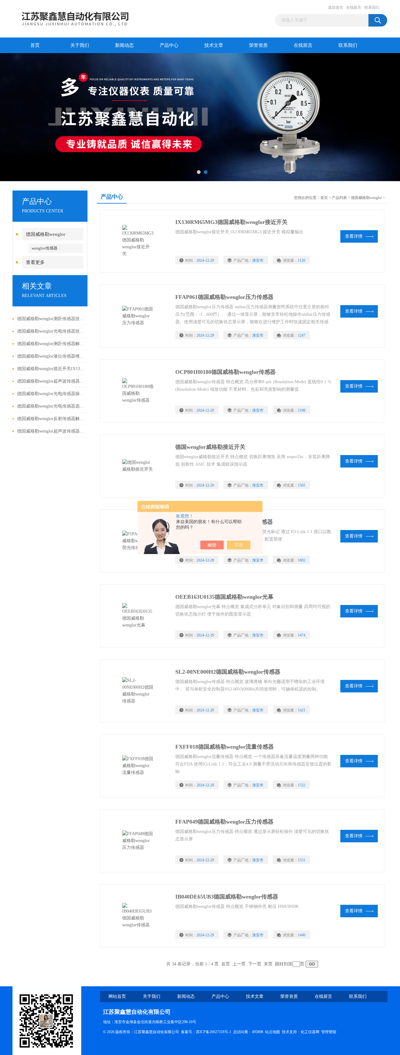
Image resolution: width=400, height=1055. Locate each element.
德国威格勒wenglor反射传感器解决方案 (50, 418)
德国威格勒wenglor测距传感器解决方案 (50, 343)
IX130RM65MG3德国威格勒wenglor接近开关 (231, 222)
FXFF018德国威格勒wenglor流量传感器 (224, 747)
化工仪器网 (310, 1032)
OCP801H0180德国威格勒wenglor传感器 (225, 372)
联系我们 (371, 7)
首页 (35, 45)
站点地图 (272, 1032)
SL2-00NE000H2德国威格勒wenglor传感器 (227, 672)
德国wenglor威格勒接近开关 (210, 447)
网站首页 (117, 996)
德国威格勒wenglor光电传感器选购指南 (50, 406)
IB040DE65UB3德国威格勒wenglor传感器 (226, 897)
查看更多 (35, 262)
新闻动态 (124, 45)
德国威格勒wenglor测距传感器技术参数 (50, 318)
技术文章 (213, 45)
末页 (268, 964)
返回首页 (335, 7)
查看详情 (353, 236)
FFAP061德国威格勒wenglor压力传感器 (224, 297)
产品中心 (169, 45)
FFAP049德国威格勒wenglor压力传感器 (224, 822)
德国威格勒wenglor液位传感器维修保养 (50, 356)
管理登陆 (328, 1032)
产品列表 (339, 198)
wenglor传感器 (45, 248)
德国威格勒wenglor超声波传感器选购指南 (50, 381)
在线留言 (353, 7)
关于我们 (79, 45)
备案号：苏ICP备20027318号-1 (206, 1032)
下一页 (254, 964)
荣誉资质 (258, 45)
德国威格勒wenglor (45, 234)
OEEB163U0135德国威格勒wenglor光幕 (224, 597)
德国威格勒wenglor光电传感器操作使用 (50, 393)
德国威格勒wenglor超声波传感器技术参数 (50, 431)
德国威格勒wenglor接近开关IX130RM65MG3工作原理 (50, 368)
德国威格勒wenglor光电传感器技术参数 (50, 331)
